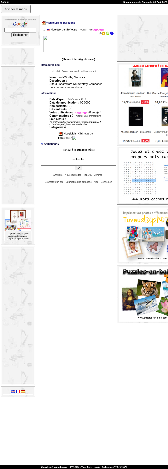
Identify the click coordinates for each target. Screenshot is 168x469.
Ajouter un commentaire (88, 116)
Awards (98, 175)
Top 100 (88, 175)
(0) (100, 33)
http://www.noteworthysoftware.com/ (76, 71)
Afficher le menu (16, 9)
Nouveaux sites (73, 175)
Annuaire (58, 175)
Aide (96, 182)
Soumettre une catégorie (79, 182)
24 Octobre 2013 (77, 99)
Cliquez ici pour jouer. (18, 238)
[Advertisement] (17, 136)
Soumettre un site (54, 182)
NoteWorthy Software (64, 29)
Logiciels (71, 133)
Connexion (106, 182)
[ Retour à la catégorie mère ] (78, 59)
